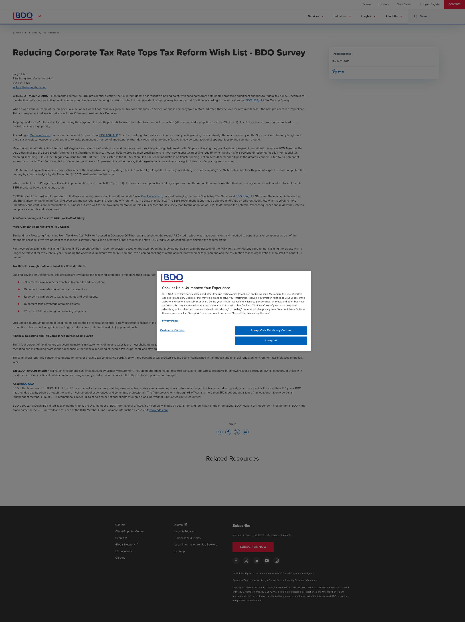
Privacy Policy (170, 321)
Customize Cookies (172, 330)
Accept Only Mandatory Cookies (271, 330)
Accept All (271, 340)
